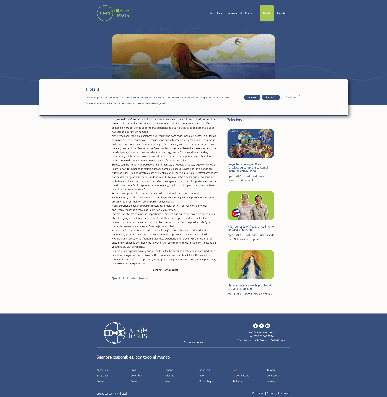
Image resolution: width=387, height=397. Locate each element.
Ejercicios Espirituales (124, 278)
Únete (267, 13)
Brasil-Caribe (258, 176)
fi (252, 180)
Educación (245, 180)
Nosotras (216, 13)
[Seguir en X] (261, 325)
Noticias (238, 239)
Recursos (251, 13)
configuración (160, 103)
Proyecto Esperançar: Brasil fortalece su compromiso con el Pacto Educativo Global (248, 167)
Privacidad (258, 393)
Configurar (291, 97)
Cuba (261, 235)
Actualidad (235, 13)
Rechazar (270, 97)
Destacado (233, 180)
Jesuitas (143, 278)
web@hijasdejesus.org (261, 332)
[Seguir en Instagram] (267, 325)
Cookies (285, 393)
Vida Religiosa (251, 239)
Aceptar (252, 97)
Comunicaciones (193, 342)
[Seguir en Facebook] (255, 325)
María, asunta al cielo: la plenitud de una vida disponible (250, 287)
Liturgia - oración (253, 294)
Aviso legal (273, 393)
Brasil (247, 176)
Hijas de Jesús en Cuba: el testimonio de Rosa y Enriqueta (251, 228)
